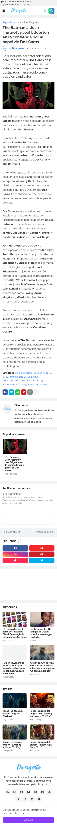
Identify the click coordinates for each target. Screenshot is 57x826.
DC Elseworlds (10, 377)
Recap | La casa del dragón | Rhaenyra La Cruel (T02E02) (41, 745)
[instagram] (15, 554)
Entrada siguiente (44, 532)
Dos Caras (24, 377)
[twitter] (42, 560)
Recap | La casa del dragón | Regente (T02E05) (12, 714)
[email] (14, 792)
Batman (38, 373)
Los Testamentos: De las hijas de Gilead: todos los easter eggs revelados (41, 633)
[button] (4, 10)
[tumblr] (32, 799)
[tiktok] (15, 560)
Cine (45, 373)
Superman (33, 384)
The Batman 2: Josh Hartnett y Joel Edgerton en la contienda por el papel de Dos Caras (14, 464)
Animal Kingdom (30, 22)
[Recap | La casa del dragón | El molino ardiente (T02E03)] (15, 732)
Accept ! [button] (28, 820)
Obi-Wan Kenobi (11, 380)
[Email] (30, 392)
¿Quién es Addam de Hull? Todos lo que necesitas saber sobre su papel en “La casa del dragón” (14, 668)
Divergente (21, 405)
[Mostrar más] (36, 392)
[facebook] (15, 548)
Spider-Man (9, 384)
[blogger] (7, 792)
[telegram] (18, 799)
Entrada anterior (12, 532)
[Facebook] (5, 392)
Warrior (44, 384)
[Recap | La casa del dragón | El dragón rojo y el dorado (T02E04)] (42, 700)
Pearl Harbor (27, 380)
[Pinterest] (23, 392)
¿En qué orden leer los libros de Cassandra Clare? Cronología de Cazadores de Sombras (15, 633)
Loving (34, 377)
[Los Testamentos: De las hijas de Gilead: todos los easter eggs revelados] (42, 619)
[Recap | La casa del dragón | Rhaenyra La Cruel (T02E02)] (42, 732)
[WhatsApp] (17, 392)
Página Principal (11, 22)
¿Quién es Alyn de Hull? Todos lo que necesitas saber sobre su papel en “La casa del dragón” (42, 667)
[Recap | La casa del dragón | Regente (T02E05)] (15, 700)
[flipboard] (42, 548)
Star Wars (21, 384)
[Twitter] (11, 392)
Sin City (39, 380)
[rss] (49, 792)
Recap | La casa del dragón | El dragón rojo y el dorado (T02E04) (41, 714)
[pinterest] (42, 554)
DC (51, 373)
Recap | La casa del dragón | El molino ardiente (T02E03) (12, 745)
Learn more (21, 813)
